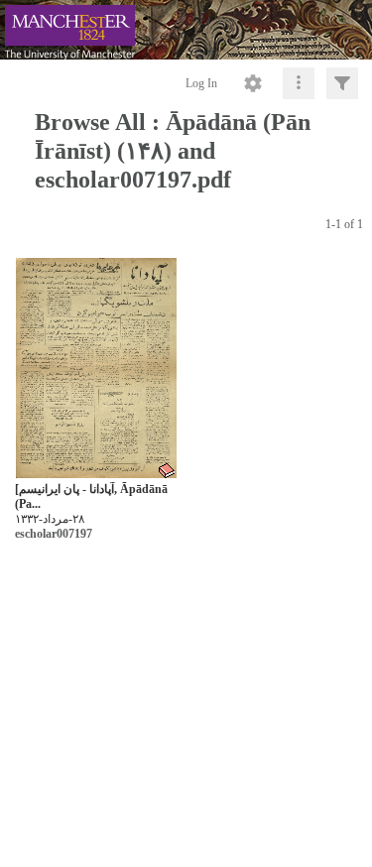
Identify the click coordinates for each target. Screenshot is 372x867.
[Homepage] (186, 30)
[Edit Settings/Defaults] (253, 83)
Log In (201, 83)
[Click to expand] (342, 83)
